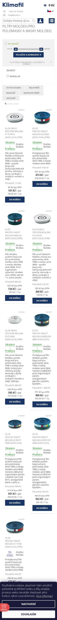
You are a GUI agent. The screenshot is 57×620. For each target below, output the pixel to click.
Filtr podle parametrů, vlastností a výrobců (27, 63)
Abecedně (11, 98)
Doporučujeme (13, 87)
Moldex (14, 76)
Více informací (44, 596)
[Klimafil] (13, 4)
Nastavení (28, 604)
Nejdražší (10, 93)
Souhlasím (28, 614)
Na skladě (13, 43)
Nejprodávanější (31, 93)
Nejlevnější (34, 87)
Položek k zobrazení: (28, 54)
